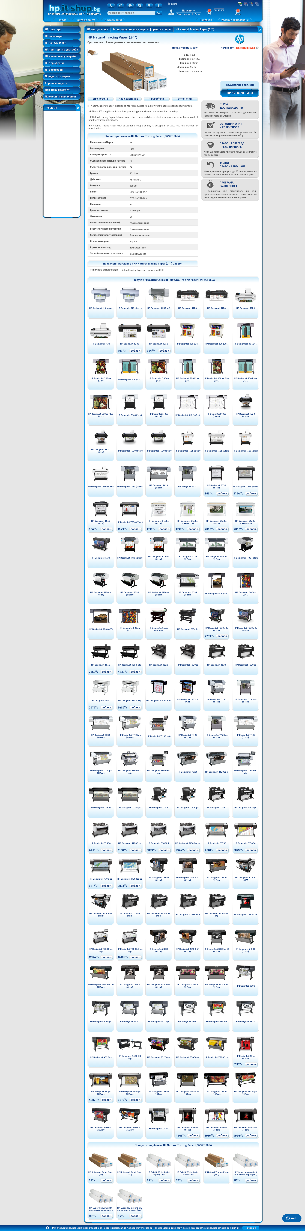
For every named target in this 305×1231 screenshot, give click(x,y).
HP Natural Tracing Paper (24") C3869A (190, 279)
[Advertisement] (61, 164)
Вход (198, 14)
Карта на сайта (85, 19)
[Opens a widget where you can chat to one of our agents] (291, 1218)
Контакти (206, 19)
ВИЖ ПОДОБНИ (240, 93)
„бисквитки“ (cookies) (89, 1227)
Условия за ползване (235, 19)
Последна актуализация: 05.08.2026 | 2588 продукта (221, 3)
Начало (61, 19)
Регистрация (183, 14)
